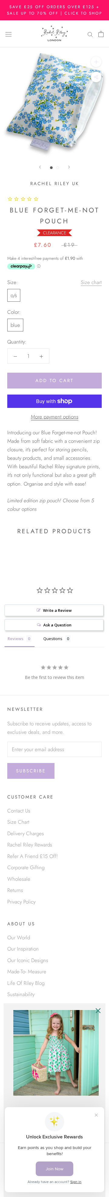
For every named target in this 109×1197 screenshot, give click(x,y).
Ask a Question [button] (57, 625)
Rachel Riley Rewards (29, 844)
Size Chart (18, 822)
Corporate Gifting (26, 867)
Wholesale (18, 879)
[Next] (69, 167)
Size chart (91, 282)
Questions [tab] (52, 638)
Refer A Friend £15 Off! (32, 856)
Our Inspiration (23, 948)
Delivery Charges (25, 833)
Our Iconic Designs (27, 960)
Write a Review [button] (57, 610)
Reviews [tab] (15, 638)
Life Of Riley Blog (26, 983)
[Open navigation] (8, 33)
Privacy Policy (21, 901)
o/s (14, 295)
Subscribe (31, 771)
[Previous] (40, 167)
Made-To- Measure (26, 971)
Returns (15, 890)
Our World (18, 937)
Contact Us (18, 810)
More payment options (54, 416)
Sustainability (21, 994)
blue (15, 325)
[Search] (90, 34)
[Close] (98, 1010)
